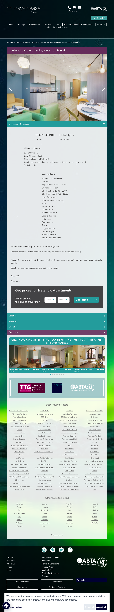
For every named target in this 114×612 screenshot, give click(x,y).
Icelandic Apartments (71, 42)
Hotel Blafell (69, 449)
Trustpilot (57, 385)
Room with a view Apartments (69, 486)
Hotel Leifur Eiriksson (69, 455)
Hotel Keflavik (69, 452)
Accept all (101, 607)
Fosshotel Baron (19, 433)
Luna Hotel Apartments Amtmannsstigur (23, 474)
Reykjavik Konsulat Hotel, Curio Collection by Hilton (77, 483)
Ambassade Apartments (44, 414)
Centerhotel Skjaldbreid (94, 423)
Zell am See (19, 504)
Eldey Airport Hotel (44, 430)
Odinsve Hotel (19, 480)
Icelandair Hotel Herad (44, 464)
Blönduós (94, 417)
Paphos (19, 507)
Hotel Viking (19, 461)
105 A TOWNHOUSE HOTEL (19, 411)
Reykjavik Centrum (44, 483)
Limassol (95, 504)
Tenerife (44, 526)
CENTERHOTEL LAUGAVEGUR (45, 423)
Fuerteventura (44, 523)
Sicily (19, 517)
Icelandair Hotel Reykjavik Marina (71, 464)
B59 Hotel (44, 417)
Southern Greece (19, 513)
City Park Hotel (69, 427)
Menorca (20, 526)
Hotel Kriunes (19, 455)
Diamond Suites (94, 427)
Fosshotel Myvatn (44, 436)
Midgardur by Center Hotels (94, 474)
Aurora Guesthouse (19, 417)
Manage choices (14, 607)
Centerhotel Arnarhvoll (94, 420)
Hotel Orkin (95, 455)
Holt (69, 446)
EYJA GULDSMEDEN (69, 430)
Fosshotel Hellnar (95, 430)
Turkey (69, 526)
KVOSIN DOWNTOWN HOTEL (20, 471)
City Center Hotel (44, 427)
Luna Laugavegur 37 (44, 474)
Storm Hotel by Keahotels (44, 490)
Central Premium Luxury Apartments (22, 427)
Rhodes (69, 520)
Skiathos (94, 510)
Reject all (89, 607)
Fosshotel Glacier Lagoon (69, 433)
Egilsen (19, 430)
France (69, 507)
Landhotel (44, 471)
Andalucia (19, 523)
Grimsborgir (19, 442)
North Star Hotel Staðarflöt (94, 477)
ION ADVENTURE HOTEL (44, 468)
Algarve (69, 517)
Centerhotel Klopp (19, 423)
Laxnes (94, 471)
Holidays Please (23, 42)
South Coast (19, 490)
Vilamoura (44, 520)
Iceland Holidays (55, 42)
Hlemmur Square (44, 446)
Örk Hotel (69, 480)
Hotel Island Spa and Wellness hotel (46, 452)
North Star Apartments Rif (44, 477)
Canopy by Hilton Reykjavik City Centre (73, 420)
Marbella (94, 523)
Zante (45, 513)
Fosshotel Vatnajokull (69, 439)
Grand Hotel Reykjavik (95, 439)
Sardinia (94, 520)
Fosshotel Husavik (94, 433)
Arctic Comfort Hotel (69, 414)
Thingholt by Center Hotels (69, 490)
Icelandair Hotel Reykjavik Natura (96, 464)
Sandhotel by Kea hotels (94, 486)
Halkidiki (44, 510)
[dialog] (57, 602)
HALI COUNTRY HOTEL (44, 442)
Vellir (94, 490)
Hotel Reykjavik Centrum (44, 458)
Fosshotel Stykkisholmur (44, 439)
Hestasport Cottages (70, 442)
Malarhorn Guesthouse (69, 474)
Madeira (19, 520)
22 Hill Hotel (44, 411)
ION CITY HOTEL (69, 468)
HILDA (94, 442)
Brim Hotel (44, 420)
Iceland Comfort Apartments (69, 461)
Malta (44, 517)
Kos (69, 510)
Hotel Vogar (44, 461)
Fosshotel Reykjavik (19, 439)
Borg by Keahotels (19, 420)
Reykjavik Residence (44, 486)
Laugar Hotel (69, 471)
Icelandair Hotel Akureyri (94, 461)
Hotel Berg (44, 449)
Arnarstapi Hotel (94, 414)
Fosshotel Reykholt (94, 436)
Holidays (35, 42)
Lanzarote (69, 523)
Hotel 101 (94, 446)
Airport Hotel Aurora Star (94, 411)
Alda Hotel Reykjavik (19, 414)
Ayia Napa (69, 504)
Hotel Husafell (19, 452)
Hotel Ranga (19, 458)
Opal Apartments (45, 480)
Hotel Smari (95, 458)
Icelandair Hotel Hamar (19, 464)
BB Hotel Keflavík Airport (69, 417)
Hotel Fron (94, 449)
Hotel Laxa (44, 455)
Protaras (45, 507)
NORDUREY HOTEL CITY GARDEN (22, 477)
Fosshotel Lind (19, 436)
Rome (94, 513)
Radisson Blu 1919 (19, 483)
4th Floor (69, 411)
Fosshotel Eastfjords (44, 433)
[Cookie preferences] (6, 605)
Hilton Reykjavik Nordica (19, 446)
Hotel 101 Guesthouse (19, 449)
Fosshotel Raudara (69, 436)
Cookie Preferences (50, 573)
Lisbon (94, 517)
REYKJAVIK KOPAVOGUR (94, 483)
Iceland (43, 42)
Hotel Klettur (94, 452)
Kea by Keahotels (95, 468)
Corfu (94, 507)
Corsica (44, 504)
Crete (19, 510)
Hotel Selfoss (69, 458)
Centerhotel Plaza (69, 423)
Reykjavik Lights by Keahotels (19, 486)
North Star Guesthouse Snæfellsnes (71, 477)
